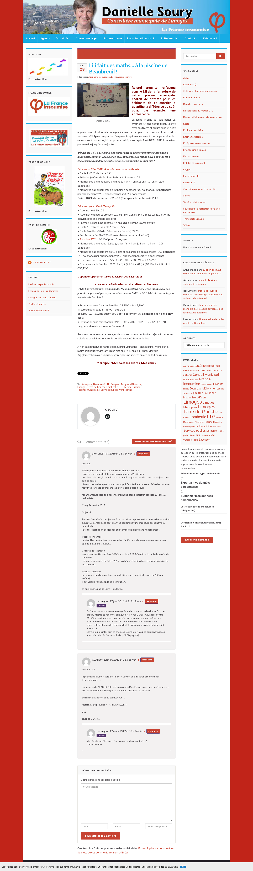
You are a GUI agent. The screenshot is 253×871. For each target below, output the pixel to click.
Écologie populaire (193, 130)
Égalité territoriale (193, 136)
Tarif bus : (89, 239)
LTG (121, 387)
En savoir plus (171, 867)
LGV (199, 397)
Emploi (187, 379)
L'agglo (114, 77)
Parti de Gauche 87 (38, 310)
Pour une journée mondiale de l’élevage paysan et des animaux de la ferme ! (203, 294)
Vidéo (186, 225)
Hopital (186, 389)
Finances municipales (194, 149)
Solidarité (211, 430)
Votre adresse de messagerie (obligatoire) (197, 508)
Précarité (204, 426)
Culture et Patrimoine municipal (200, 90)
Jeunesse (187, 393)
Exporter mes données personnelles (195, 484)
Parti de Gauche (37, 303)
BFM (185, 370)
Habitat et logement (194, 162)
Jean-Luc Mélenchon (203, 388)
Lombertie (112, 387)
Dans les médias (192, 97)
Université (205, 435)
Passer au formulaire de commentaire (152, 441)
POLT (195, 426)
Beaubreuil (99, 384)
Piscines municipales (88, 389)
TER (198, 435)
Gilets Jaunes (206, 384)
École (186, 123)
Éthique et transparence (196, 143)
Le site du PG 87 (41, 262)
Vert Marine (125, 389)
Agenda (45, 38)
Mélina (127, 387)
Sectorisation (215, 426)
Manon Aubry (188, 422)
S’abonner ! (209, 38)
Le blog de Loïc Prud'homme (43, 290)
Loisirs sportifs (125, 77)
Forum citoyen (112, 38)
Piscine (136, 387)
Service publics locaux (195, 202)
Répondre (143, 453)
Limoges (114, 384)
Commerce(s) (190, 84)
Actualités (62, 38)
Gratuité (218, 384)
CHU (208, 371)
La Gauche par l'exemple (41, 284)
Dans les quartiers (102, 77)
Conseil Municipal (87, 38)
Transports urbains (193, 218)
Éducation (204, 439)
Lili (107, 384)
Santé (186, 195)
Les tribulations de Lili (141, 38)
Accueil (30, 38)
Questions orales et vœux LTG (199, 189)
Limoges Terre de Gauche (91, 387)
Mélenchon (199, 422)
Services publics (109, 389)
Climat (213, 370)
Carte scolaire (194, 371)
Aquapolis (86, 384)
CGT (203, 371)
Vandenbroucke (190, 440)
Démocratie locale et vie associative (202, 117)
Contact (190, 38)
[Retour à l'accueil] (126, 17)
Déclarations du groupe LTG (198, 110)
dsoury (101, 601)
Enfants (194, 379)
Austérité (199, 365)
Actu (90, 77)
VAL (213, 435)
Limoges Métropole (130, 384)
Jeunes (220, 389)
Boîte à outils (169, 38)
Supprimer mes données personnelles (197, 497)
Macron (219, 417)
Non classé (189, 182)
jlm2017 (198, 393)
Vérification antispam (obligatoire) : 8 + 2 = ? (201, 524)
